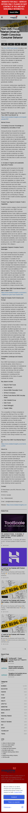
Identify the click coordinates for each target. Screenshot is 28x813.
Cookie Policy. (18, 792)
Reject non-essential (14, 802)
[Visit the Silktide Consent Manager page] (22, 807)
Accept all (14, 797)
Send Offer (14, 12)
